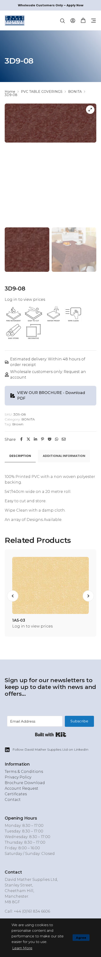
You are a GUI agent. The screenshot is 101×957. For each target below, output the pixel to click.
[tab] (20, 456)
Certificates (16, 794)
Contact (13, 799)
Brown (17, 424)
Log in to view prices (25, 299)
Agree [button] (81, 937)
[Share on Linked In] (35, 439)
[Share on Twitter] (28, 439)
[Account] (73, 20)
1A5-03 (18, 620)
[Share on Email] (64, 439)
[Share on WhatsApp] (56, 439)
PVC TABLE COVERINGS (41, 91)
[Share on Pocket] (49, 439)
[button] (93, 20)
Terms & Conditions (24, 771)
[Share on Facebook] (21, 439)
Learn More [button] (22, 948)
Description (20, 456)
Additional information (64, 456)
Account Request (21, 788)
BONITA (75, 91)
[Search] (62, 21)
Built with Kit (50, 734)
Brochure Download (25, 783)
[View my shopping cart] (83, 20)
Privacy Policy (18, 777)
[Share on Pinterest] (42, 439)
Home (10, 91)
